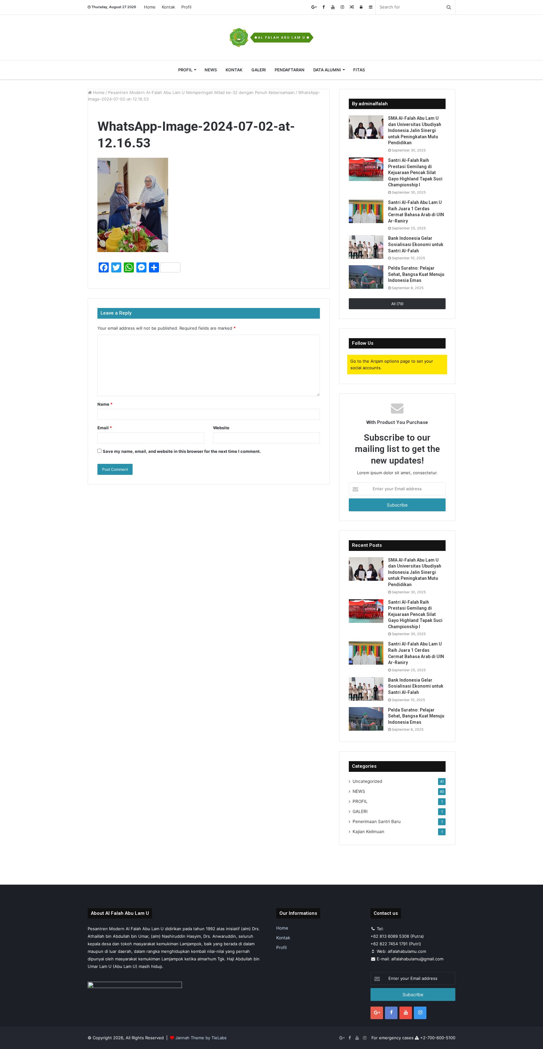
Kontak (168, 6)
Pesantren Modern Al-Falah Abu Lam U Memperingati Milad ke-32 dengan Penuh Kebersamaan (201, 92)
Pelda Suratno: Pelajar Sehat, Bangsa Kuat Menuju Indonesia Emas (416, 274)
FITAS (359, 69)
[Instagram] (342, 7)
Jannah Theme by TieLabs (201, 1037)
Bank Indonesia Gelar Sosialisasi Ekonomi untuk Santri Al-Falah (415, 244)
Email (104, 427)
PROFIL (185, 69)
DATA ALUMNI (327, 69)
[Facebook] (323, 7)
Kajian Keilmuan (368, 831)
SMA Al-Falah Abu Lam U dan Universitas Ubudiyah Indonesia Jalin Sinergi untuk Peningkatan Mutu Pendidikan (414, 130)
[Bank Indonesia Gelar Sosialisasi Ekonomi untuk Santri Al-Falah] (366, 247)
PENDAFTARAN (289, 69)
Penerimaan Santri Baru (377, 821)
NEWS (211, 69)
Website (221, 427)
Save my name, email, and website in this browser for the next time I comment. (182, 451)
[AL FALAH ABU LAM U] (271, 37)
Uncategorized (367, 781)
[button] (132, 205)
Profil (186, 6)
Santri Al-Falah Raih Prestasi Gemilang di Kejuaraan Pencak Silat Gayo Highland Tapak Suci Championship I (415, 172)
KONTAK (234, 69)
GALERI (258, 69)
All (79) (397, 303)
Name (104, 404)
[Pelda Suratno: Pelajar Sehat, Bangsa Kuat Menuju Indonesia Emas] (366, 277)
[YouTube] (332, 7)
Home (150, 6)
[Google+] (314, 7)
